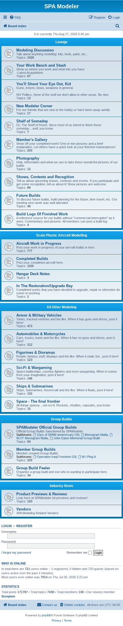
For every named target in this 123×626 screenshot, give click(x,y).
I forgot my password (16, 552)
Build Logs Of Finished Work (42, 214)
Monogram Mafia (96, 434)
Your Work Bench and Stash (41, 65)
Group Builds (61, 419)
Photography (27, 158)
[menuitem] (15, 17)
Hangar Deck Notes (33, 274)
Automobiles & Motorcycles (40, 334)
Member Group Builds (35, 449)
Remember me (77, 552)
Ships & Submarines (34, 386)
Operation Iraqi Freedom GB (56, 456)
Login (6, 526)
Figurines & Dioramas (35, 352)
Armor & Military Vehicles (38, 315)
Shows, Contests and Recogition (45, 177)
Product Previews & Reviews (41, 494)
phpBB (46, 615)
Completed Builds (32, 259)
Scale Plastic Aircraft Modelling (61, 235)
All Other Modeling (61, 307)
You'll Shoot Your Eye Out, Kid (43, 84)
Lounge (61, 42)
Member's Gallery (31, 140)
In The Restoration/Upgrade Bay (44, 286)
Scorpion (8, 596)
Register (24, 526)
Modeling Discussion (35, 50)
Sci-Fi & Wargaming (34, 367)
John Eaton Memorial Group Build (76, 438)
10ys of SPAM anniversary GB (58, 434)
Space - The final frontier (38, 401)
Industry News (61, 486)
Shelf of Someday (32, 121)
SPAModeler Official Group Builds (46, 427)
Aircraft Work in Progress (38, 243)
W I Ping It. (89, 456)
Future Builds (28, 195)
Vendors (23, 509)
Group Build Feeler (33, 468)
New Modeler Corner (34, 106)
